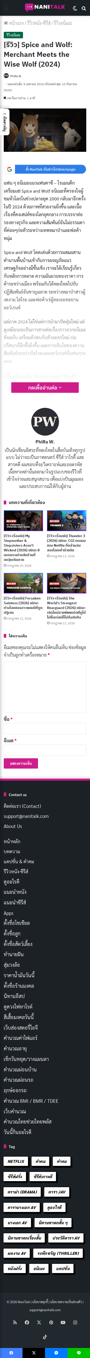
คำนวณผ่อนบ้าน (20, 1069)
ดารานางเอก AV (22, 1207)
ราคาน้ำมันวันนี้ (19, 975)
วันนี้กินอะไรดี (18, 1132)
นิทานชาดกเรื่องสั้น (24, 1238)
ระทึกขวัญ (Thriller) (57, 1253)
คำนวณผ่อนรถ (18, 1079)
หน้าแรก (16, 23)
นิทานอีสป (14, 996)
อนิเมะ (39, 1268)
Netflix (16, 1161)
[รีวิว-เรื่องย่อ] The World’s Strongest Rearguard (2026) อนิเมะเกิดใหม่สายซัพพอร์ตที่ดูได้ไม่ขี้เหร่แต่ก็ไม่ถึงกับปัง (66, 608)
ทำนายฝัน (14, 954)
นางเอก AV (17, 1222)
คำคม (40, 1161)
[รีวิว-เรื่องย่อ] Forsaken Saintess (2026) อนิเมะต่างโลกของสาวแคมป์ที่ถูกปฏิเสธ (23, 605)
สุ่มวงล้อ (12, 964)
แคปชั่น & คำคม (19, 861)
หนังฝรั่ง (15, 1268)
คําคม (61, 1161)
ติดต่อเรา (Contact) (22, 806)
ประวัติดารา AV (66, 1238)
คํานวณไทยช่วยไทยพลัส (28, 1121)
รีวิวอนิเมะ (63, 23)
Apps (9, 913)
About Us (13, 826)
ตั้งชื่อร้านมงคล (19, 985)
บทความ (12, 851)
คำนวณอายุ (15, 1048)
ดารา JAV (56, 1191)
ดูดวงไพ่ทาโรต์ (18, 1006)
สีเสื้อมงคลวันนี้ (19, 1017)
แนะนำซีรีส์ (15, 902)
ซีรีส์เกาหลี (43, 1176)
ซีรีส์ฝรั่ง (15, 1176)
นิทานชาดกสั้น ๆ (53, 1222)
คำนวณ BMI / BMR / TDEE (31, 1100)
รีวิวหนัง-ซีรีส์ (38, 23)
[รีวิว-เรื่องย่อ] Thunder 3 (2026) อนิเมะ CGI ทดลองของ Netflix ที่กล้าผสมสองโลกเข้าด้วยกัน (66, 543)
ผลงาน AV (17, 1253)
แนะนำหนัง (15, 892)
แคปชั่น (63, 1268)
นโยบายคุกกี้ (40, 1302)
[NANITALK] (45, 8)
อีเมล (10, 740)
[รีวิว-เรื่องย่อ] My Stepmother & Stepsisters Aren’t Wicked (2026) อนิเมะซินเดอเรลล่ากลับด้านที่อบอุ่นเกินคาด (22, 548)
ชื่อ (8, 719)
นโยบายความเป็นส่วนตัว (66, 1302)
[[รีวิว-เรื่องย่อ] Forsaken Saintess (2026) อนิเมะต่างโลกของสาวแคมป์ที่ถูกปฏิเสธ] (23, 583)
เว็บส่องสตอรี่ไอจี (21, 1027)
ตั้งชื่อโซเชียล (17, 923)
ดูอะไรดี (12, 881)
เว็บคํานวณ (15, 1111)
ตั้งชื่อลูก (12, 933)
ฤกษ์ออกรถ (15, 1090)
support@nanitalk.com (26, 816)
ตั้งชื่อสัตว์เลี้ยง (18, 944)
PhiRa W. (16, 76)
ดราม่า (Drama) (22, 1191)
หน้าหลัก (12, 841)
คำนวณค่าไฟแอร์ (21, 1038)
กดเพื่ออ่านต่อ (43, 387)
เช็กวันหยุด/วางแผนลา (26, 1059)
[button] (5, 122)
